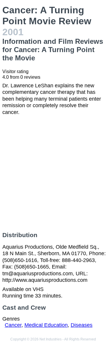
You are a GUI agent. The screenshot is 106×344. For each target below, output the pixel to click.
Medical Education (46, 325)
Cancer (13, 325)
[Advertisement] (53, 173)
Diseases (81, 325)
